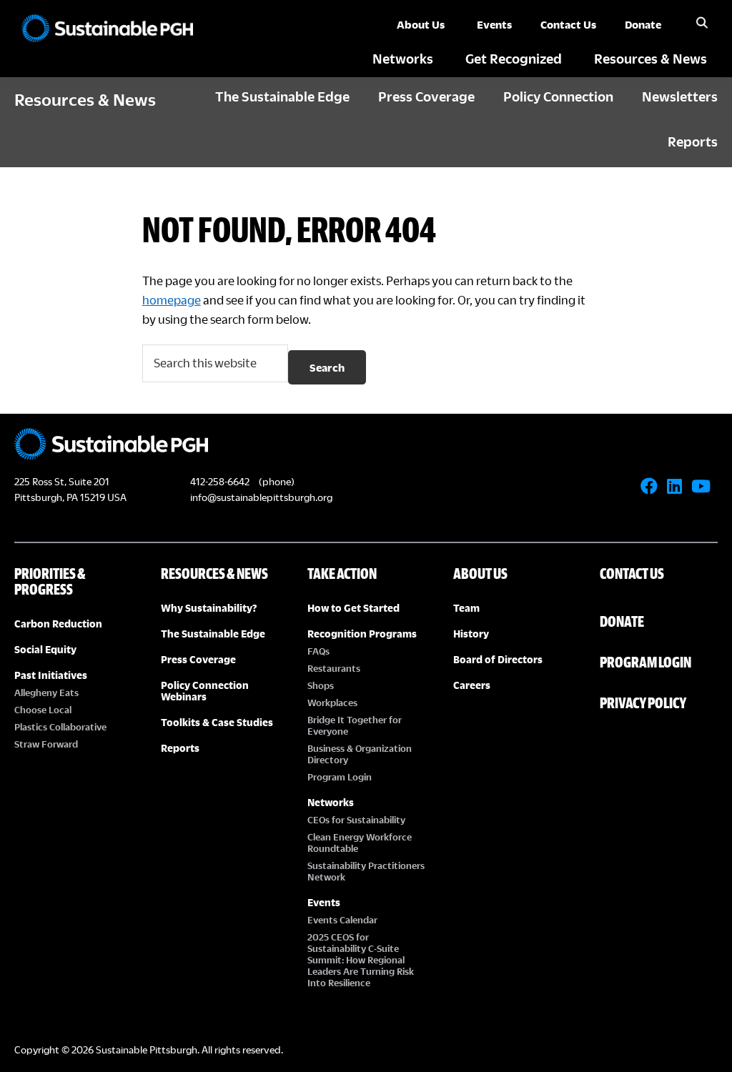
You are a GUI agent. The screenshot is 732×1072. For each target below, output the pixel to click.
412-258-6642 (219, 481)
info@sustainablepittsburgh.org (261, 497)
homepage (171, 300)
